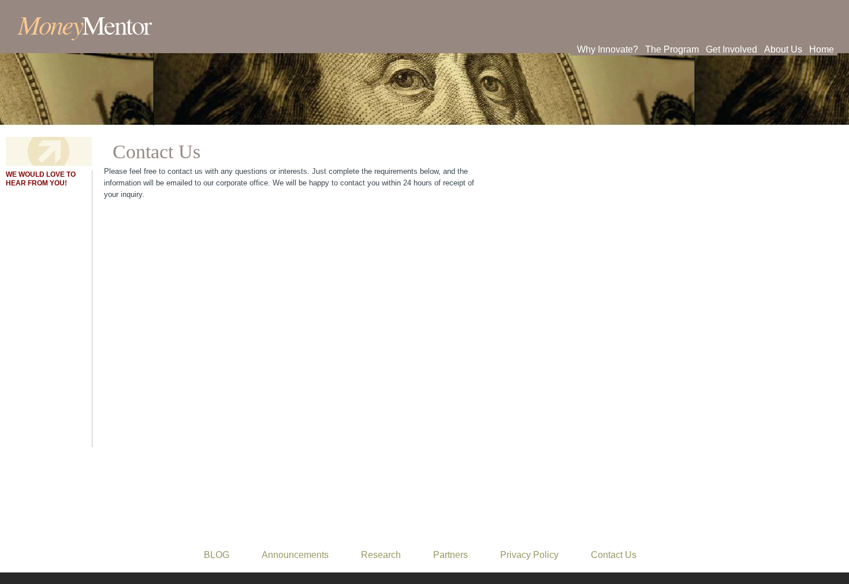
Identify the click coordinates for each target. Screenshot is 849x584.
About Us (783, 49)
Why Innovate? (607, 49)
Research (381, 555)
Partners (450, 555)
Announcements (295, 555)
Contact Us (613, 555)
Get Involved (731, 49)
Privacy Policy (529, 555)
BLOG (216, 555)
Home (821, 49)
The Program (672, 49)
